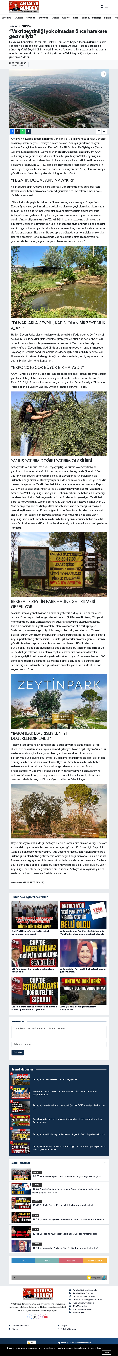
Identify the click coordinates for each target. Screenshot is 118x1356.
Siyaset (30, 17)
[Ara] (102, 7)
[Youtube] (45, 1317)
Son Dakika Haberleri (82, 1309)
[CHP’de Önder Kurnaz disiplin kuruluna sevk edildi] (35, 953)
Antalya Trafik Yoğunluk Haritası (87, 1300)
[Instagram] (40, 1317)
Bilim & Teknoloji (91, 17)
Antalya (6, 17)
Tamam (106, 1352)
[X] (35, 1317)
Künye (15, 1329)
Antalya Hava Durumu (83, 1293)
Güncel (19, 17)
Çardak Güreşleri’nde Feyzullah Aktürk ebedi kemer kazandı (68, 1219)
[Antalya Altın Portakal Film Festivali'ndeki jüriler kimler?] (83, 953)
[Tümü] (105, 1163)
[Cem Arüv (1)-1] (59, 423)
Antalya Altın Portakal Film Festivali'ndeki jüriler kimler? (65, 1248)
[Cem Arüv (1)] (59, 811)
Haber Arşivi (78, 1312)
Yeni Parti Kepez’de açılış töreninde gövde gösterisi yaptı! (67, 1176)
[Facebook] (29, 1317)
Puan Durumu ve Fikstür (83, 1303)
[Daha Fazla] (28, 131)
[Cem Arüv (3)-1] (59, 281)
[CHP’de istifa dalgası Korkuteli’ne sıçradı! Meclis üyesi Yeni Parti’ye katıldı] (35, 991)
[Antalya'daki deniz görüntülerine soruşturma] (83, 991)
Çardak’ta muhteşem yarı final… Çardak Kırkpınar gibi (65, 1234)
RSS (33, 1343)
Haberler (13, 26)
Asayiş (66, 17)
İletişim (64, 1326)
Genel (55, 17)
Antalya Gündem (68, 1329)
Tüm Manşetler (80, 1306)
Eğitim (107, 17)
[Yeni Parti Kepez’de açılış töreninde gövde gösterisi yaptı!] (35, 915)
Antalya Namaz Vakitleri (84, 1296)
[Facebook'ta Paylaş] (12, 131)
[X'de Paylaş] (17, 131)
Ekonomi (43, 17)
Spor (75, 17)
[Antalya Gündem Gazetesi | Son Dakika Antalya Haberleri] (24, 7)
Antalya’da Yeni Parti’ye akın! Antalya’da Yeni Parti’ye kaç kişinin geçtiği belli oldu (66, 1191)
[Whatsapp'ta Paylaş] (22, 131)
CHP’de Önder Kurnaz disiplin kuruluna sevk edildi (63, 1205)
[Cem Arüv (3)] (59, 564)
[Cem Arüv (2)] (59, 701)
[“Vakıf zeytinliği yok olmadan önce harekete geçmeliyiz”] (59, 98)
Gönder (18, 1052)
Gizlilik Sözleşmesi (20, 1326)
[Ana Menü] (106, 7)
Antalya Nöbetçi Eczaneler (85, 1290)
